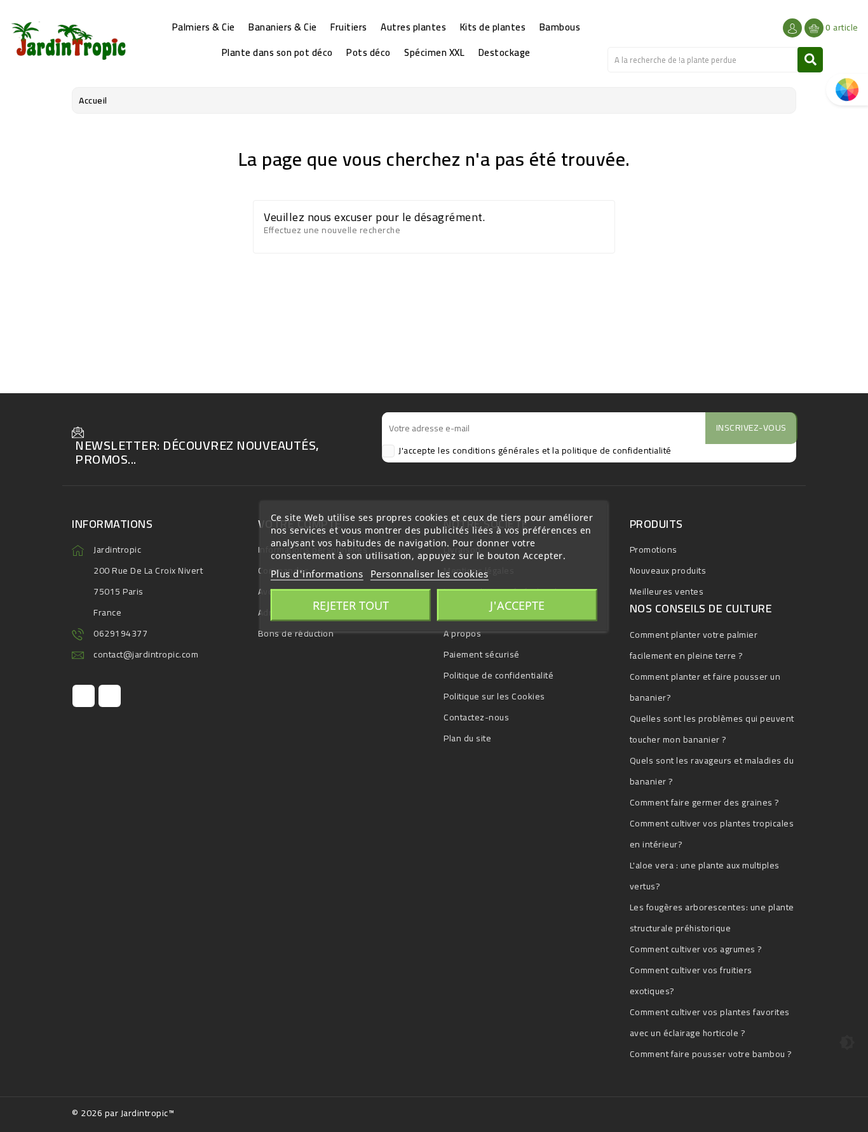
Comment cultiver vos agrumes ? (696, 949)
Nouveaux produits (668, 570)
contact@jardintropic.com (145, 654)
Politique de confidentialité (498, 675)
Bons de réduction (296, 633)
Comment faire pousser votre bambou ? (711, 1054)
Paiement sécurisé (482, 654)
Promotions (653, 549)
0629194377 (120, 633)
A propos (462, 633)
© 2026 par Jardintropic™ (123, 1113)
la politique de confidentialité (612, 450)
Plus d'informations (317, 573)
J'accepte (517, 605)
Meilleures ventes (667, 591)
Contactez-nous (476, 717)
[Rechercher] (810, 59)
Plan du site (467, 738)
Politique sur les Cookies (494, 696)
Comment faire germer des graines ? (705, 802)
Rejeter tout (351, 605)
